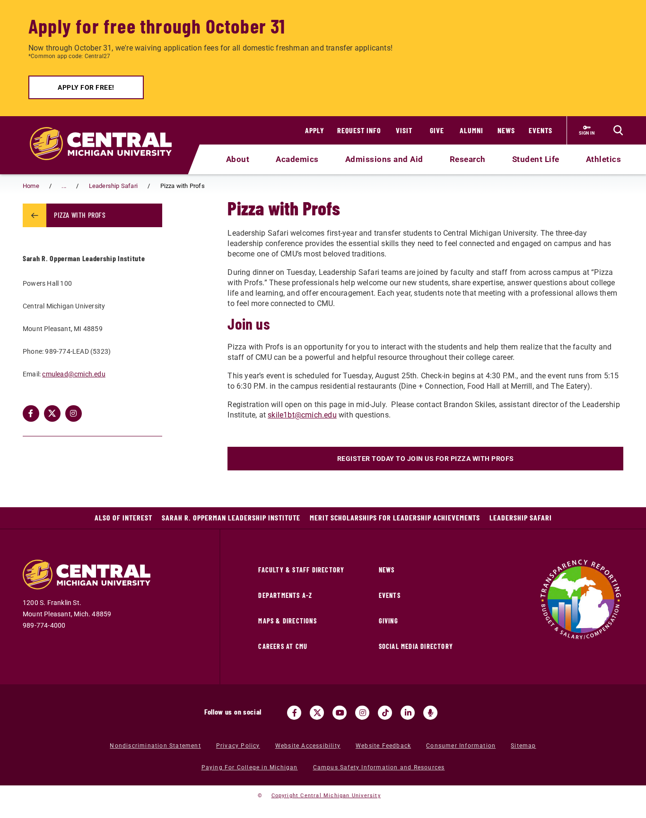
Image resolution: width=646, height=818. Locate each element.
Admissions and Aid (384, 159)
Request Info (359, 130)
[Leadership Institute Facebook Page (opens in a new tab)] (31, 413)
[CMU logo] (107, 132)
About (238, 159)
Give (437, 130)
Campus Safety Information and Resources (379, 767)
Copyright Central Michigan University (326, 795)
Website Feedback (383, 745)
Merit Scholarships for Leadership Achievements (395, 517)
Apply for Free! (86, 87)
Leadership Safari (113, 185)
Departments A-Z (285, 595)
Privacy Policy (238, 745)
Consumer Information (461, 745)
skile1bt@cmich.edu (302, 414)
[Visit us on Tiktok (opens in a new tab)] (385, 712)
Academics (297, 159)
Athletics (603, 159)
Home (31, 185)
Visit (404, 130)
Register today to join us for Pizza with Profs (425, 458)
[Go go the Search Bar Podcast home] (430, 712)
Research (468, 159)
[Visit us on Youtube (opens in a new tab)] (339, 712)
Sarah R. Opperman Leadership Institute (231, 517)
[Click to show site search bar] (618, 130)
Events (540, 130)
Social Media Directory (416, 646)
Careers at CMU (282, 646)
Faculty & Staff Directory (301, 570)
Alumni (471, 130)
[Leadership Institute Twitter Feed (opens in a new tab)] (52, 413)
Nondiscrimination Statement (155, 745)
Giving (388, 621)
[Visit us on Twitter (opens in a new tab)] (316, 712)
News (506, 130)
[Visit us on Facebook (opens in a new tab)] (294, 712)
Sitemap (523, 745)
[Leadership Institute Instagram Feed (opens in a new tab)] (73, 413)
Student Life (535, 159)
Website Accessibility (307, 745)
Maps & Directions (287, 621)
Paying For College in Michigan (249, 767)
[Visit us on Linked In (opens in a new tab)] (407, 712)
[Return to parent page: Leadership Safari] (34, 215)
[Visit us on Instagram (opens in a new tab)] (362, 712)
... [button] (63, 185)
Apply (314, 130)
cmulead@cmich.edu (73, 374)
